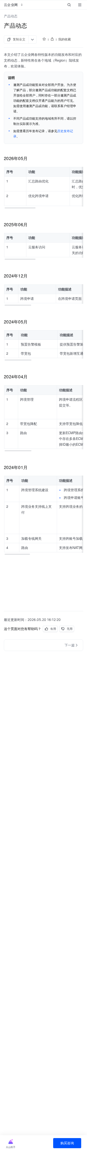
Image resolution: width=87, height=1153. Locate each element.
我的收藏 (64, 39)
